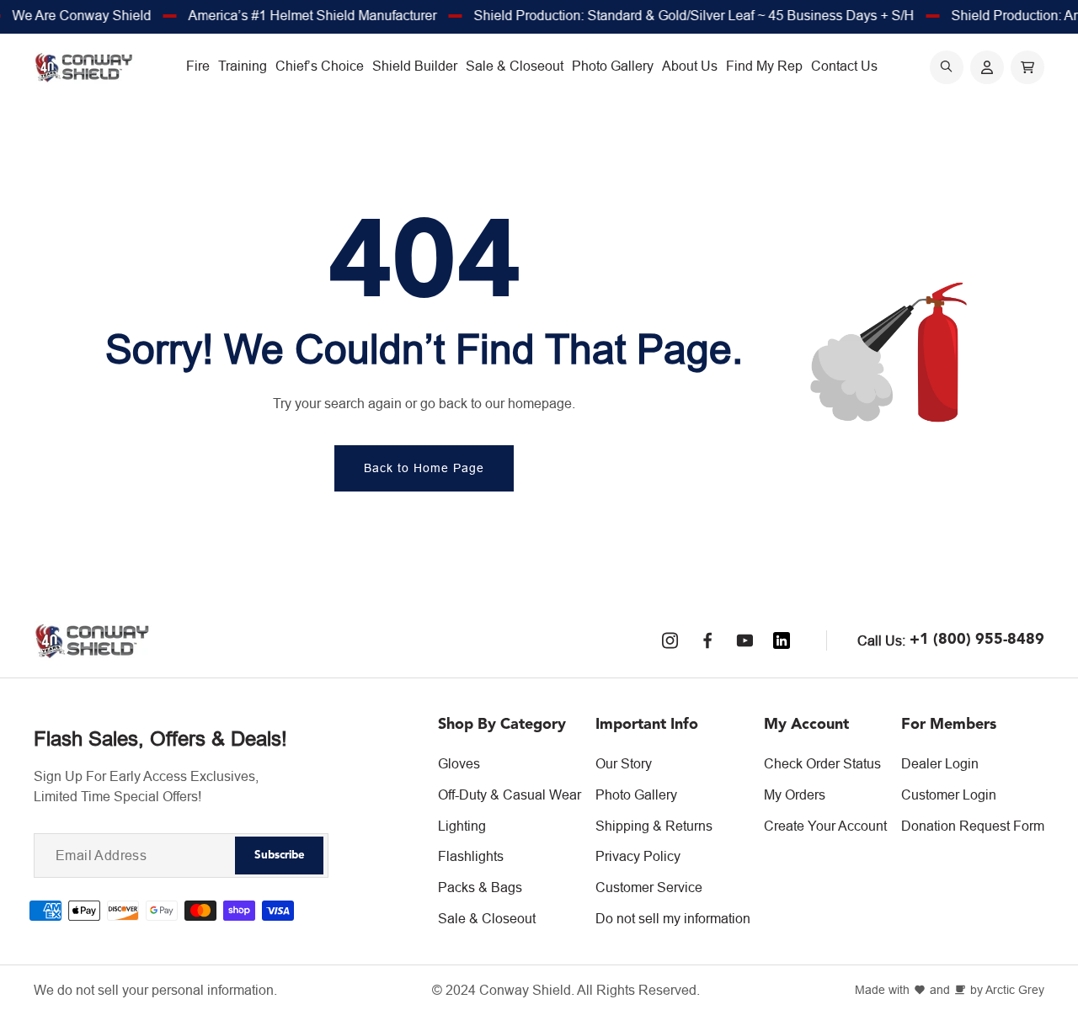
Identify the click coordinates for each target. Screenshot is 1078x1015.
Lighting (462, 825)
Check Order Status (822, 763)
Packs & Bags (480, 887)
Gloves (459, 763)
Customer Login (948, 794)
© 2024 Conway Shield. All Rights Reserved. (566, 990)
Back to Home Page (424, 468)
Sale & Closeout (487, 918)
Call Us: (881, 640)
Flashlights (471, 856)
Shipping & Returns (653, 825)
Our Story (623, 763)
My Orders (794, 794)
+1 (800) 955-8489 (977, 639)
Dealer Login (940, 763)
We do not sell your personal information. (155, 990)
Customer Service (648, 887)
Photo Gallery (636, 794)
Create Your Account (825, 825)
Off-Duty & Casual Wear (509, 794)
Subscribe (279, 855)
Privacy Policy (637, 856)
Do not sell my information (672, 918)
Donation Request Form (972, 825)
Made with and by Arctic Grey (949, 990)
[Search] (946, 67)
